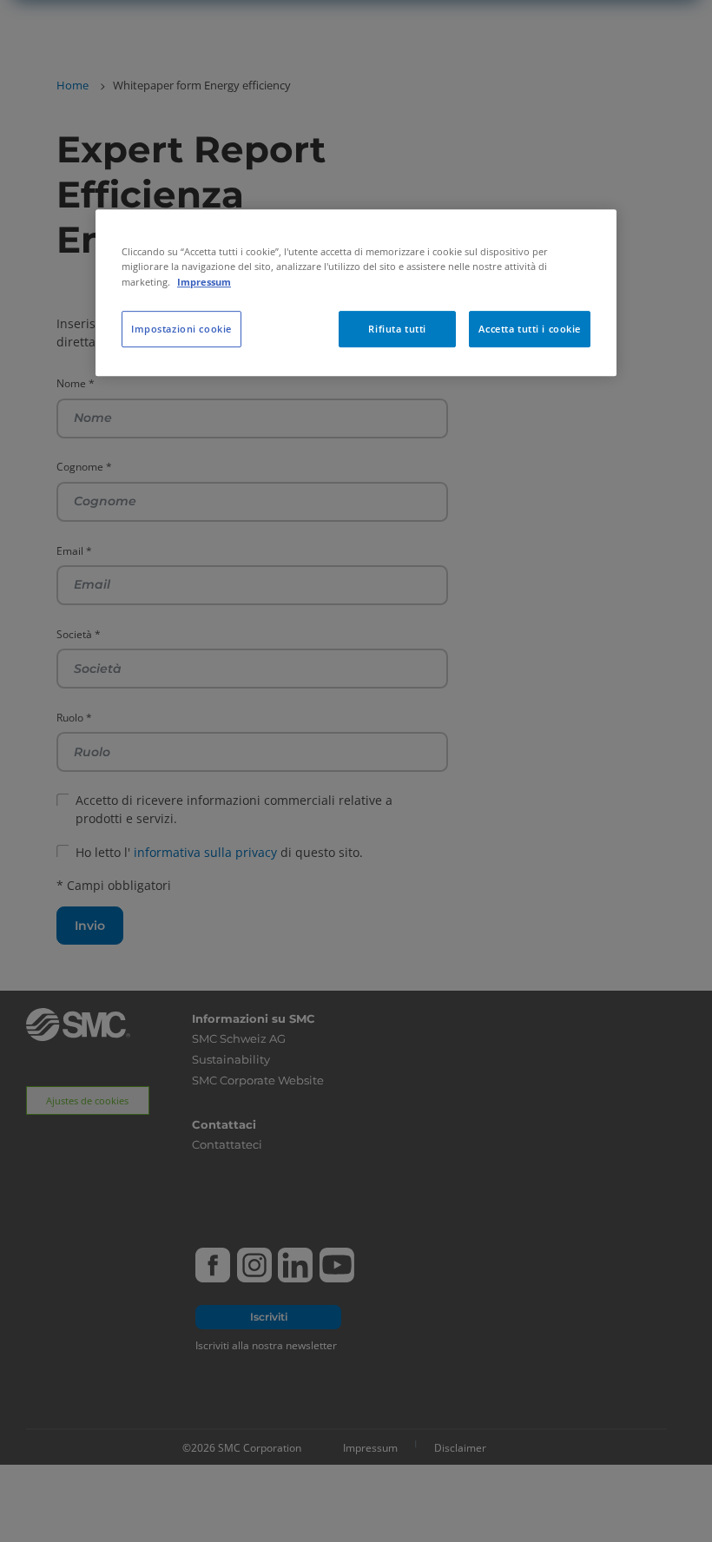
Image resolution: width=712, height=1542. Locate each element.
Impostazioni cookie (181, 328)
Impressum (204, 281)
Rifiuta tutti (396, 328)
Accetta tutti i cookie (529, 328)
